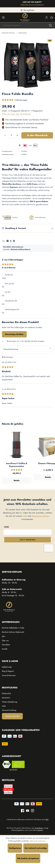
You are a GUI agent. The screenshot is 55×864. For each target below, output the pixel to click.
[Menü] (3, 17)
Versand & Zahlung (9, 710)
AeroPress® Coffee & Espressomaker (16, 465)
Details (17, 480)
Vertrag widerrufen (12, 716)
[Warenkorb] (51, 17)
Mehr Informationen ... (38, 841)
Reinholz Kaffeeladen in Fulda (13, 627)
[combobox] (23, 25)
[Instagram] (31, 811)
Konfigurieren (15, 848)
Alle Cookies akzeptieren (28, 858)
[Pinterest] (14, 241)
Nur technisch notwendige (36, 848)
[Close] (52, 4)
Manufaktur (6, 644)
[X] (11, 241)
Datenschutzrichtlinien (40, 516)
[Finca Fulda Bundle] (27, 63)
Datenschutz (6, 693)
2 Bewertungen (21, 100)
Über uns (5, 640)
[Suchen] (50, 25)
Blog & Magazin (8, 671)
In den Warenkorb (37, 135)
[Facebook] (8, 241)
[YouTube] (26, 811)
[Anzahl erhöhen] (17, 135)
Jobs (3, 636)
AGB (25, 516)
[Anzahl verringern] (5, 135)
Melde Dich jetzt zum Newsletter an (30, 4)
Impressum (6, 697)
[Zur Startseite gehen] (25, 17)
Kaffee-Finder (7, 667)
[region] (27, 64)
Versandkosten (39, 828)
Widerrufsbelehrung (9, 702)
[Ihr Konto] (46, 17)
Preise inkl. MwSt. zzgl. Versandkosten (16, 114)
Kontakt (4, 649)
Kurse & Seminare (8, 675)
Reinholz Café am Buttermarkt (13, 632)
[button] (27, 228)
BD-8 (47, 819)
